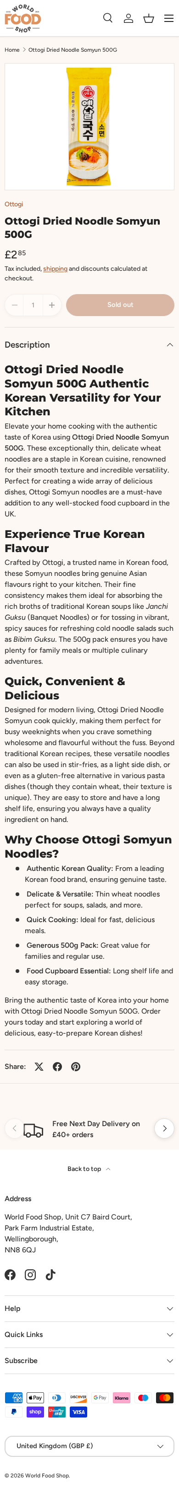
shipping (55, 269)
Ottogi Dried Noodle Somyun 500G (72, 50)
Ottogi (14, 204)
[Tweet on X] (39, 1067)
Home (12, 50)
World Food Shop (47, 1475)
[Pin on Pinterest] (76, 1067)
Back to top (84, 1169)
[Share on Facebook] (57, 1067)
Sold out (120, 305)
